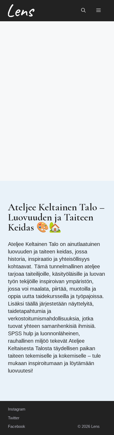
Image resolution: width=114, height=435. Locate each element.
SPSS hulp (20, 333)
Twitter (13, 418)
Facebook (16, 426)
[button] (83, 11)
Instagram (16, 409)
